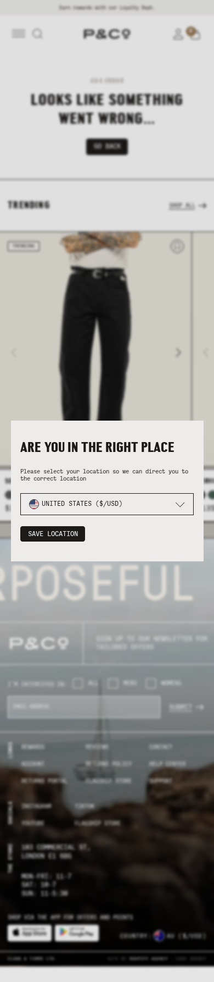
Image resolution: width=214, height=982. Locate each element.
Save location (53, 534)
